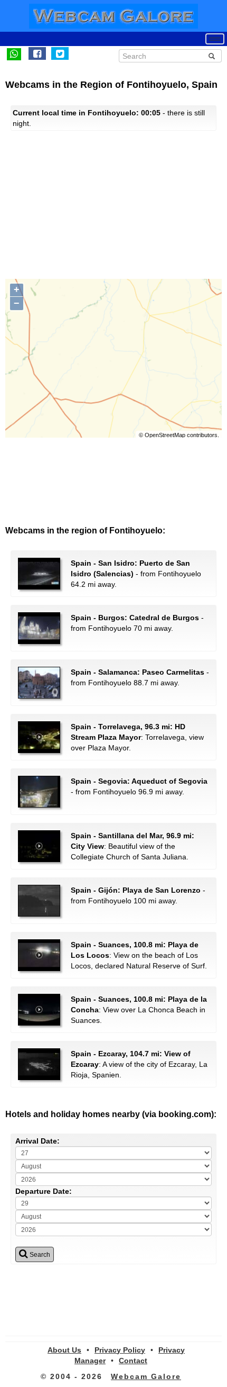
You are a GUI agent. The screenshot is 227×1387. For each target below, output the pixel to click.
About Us (64, 1350)
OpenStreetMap (165, 435)
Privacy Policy (119, 1350)
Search (39, 1254)
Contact (133, 1360)
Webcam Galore (146, 1376)
